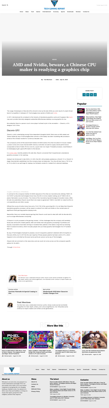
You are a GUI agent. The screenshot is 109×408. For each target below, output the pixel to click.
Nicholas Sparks (8, 356)
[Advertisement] (40, 99)
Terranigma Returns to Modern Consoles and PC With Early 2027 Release (93, 126)
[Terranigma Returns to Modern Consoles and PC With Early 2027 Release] (81, 126)
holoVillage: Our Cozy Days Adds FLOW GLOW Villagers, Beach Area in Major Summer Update (94, 141)
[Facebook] (84, 94)
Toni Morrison (48, 79)
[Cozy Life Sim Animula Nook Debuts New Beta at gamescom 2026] (81, 133)
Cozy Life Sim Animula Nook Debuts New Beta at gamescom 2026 (93, 133)
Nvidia (55, 113)
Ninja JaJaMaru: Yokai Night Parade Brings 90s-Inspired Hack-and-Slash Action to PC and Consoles (94, 119)
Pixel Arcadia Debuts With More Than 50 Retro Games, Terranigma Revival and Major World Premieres (93, 111)
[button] (5, 5)
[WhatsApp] (95, 94)
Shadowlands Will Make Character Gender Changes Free (55, 292)
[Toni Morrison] (11, 305)
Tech (51, 394)
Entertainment (54, 386)
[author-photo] (3, 356)
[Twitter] (87, 94)
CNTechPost (16, 247)
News (54, 59)
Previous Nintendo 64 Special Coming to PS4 (23, 292)
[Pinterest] (91, 94)
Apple (71, 117)
